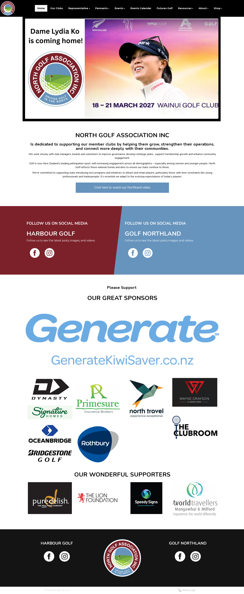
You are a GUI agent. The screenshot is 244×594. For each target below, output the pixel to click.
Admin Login (189, 590)
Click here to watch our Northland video (122, 187)
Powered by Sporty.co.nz (57, 590)
